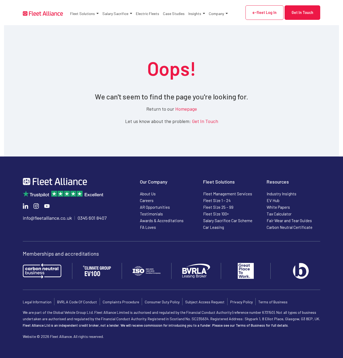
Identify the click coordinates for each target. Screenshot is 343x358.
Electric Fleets (147, 13)
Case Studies (174, 13)
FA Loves (148, 227)
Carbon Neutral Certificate (289, 227)
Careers (147, 200)
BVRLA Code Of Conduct (77, 302)
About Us (148, 193)
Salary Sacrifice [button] (115, 13)
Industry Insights (281, 193)
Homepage (186, 109)
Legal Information (37, 302)
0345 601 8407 (92, 218)
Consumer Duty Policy (162, 302)
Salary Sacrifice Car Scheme (227, 220)
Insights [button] (194, 13)
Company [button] (216, 13)
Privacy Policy (241, 302)
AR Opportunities (155, 207)
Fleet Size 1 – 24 (217, 200)
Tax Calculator (279, 213)
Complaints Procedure (121, 302)
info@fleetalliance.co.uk (47, 218)
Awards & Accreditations (162, 220)
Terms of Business (273, 302)
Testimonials (151, 213)
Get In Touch (302, 12)
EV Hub (273, 200)
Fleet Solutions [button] (82, 13)
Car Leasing (213, 227)
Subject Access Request (205, 302)
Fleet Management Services (227, 193)
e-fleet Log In (264, 12)
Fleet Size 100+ (216, 213)
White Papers (278, 207)
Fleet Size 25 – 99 (218, 207)
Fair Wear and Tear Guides (289, 220)
